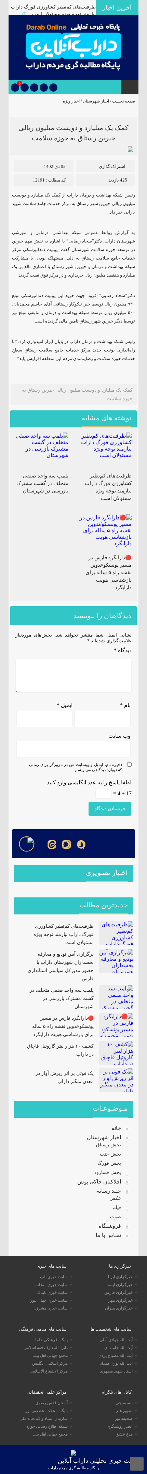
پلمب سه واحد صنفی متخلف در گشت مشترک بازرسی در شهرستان (42, 483)
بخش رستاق (108, 1144)
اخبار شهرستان (96, 101)
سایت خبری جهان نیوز (49, 1300)
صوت (115, 1216)
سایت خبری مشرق (51, 1308)
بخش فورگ (109, 1163)
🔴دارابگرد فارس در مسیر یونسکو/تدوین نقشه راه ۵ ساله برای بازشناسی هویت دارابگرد (108, 572)
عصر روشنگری (120, 1426)
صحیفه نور (124, 1418)
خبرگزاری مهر (120, 1300)
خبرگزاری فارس (118, 1292)
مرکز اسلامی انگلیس (50, 1363)
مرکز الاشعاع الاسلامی (48, 1371)
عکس (115, 1198)
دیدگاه (123, 650)
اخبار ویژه (71, 101)
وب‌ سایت (119, 736)
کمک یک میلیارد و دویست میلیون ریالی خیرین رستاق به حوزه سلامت (77, 394)
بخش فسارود (107, 1172)
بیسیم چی (124, 1402)
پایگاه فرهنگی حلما (51, 1339)
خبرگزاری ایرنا (120, 1276)
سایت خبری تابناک (52, 1292)
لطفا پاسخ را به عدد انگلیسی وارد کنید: (88, 782)
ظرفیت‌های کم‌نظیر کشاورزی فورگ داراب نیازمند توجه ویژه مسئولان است (64, 934)
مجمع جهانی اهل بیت (50, 1355)
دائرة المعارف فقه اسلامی (46, 1347)
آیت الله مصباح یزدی (115, 1355)
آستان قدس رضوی (52, 1402)
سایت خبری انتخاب (51, 1284)
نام (125, 705)
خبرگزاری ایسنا (119, 1284)
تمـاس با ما (108, 1235)
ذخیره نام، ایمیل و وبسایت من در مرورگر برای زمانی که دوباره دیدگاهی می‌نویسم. (75, 767)
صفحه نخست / (122, 101)
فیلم (116, 1207)
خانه (116, 1128)
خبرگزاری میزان (119, 1308)
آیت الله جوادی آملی (116, 1339)
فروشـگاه (110, 1226)
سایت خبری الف (54, 1276)
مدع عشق (124, 1434)
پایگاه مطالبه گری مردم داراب (73, 1467)
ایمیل (64, 705)
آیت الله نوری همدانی (115, 1363)
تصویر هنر (124, 1410)
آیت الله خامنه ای (118, 1347)
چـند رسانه (109, 1191)
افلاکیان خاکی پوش (99, 1182)
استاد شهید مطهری (116, 1371)
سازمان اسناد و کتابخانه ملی (43, 1418)
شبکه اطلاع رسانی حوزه (47, 1426)
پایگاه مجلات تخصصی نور (46, 1410)
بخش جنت (110, 1154)
